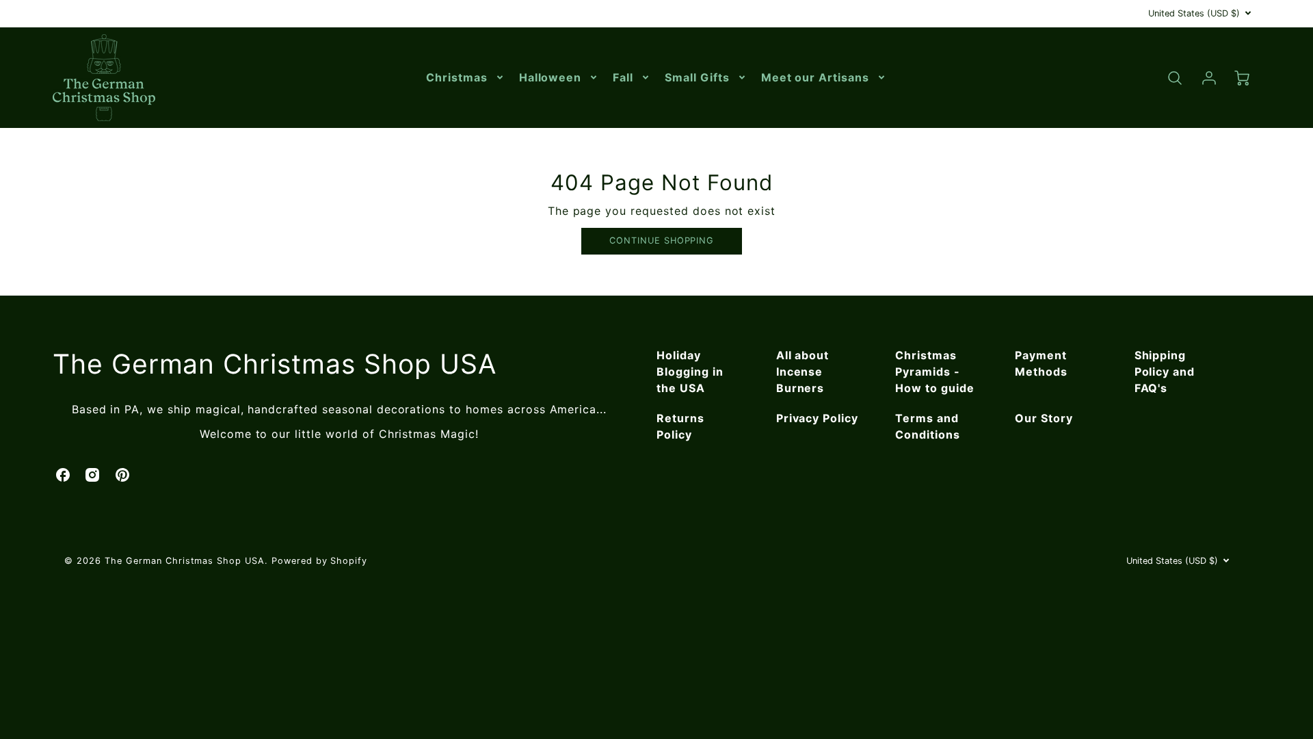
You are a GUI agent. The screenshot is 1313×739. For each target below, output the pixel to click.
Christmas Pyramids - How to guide (934, 371)
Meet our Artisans (815, 77)
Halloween (550, 77)
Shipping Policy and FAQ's (1165, 371)
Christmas (457, 77)
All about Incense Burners (803, 371)
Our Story (1044, 418)
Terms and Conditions (927, 426)
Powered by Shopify (319, 561)
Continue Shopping (661, 240)
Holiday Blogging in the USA (690, 371)
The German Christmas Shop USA (274, 364)
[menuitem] (465, 77)
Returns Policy (680, 426)
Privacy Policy (817, 418)
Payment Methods (1041, 363)
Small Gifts (697, 77)
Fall (623, 77)
